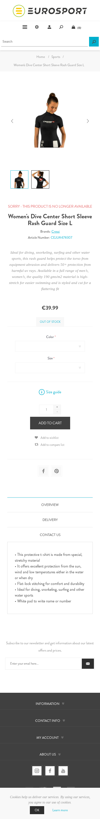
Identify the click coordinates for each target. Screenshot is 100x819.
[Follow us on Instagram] (37, 770)
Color (50, 336)
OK (37, 810)
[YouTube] (63, 770)
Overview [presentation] (50, 504)
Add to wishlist (49, 437)
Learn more (60, 810)
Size (50, 358)
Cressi (55, 231)
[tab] (50, 504)
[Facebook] (50, 770)
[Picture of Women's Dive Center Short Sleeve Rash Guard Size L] (19, 170)
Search (94, 42)
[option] (19, 171)
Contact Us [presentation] (50, 534)
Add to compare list (52, 444)
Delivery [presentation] (50, 519)
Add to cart (50, 423)
